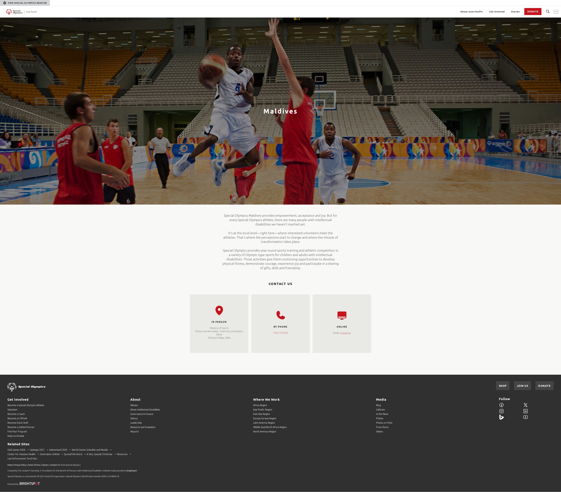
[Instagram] (501, 412)
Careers (45, 465)
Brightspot (132, 470)
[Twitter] (525, 406)
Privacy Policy (20, 465)
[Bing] (501, 418)
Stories (515, 11)
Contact (53, 465)
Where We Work (266, 399)
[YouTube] (525, 418)
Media (381, 399)
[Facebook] (501, 406)
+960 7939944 (280, 333)
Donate (532, 11)
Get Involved (18, 399)
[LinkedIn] (525, 412)
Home (10, 465)
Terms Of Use (34, 465)
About (135, 399)
